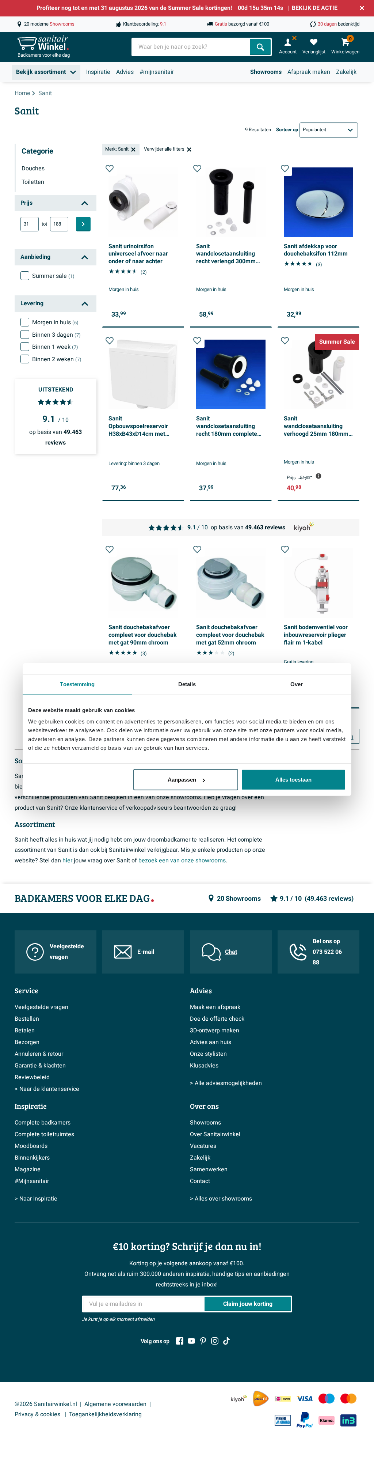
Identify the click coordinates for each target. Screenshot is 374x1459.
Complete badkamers (42, 1122)
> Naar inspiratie (36, 1198)
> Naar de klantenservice (47, 1089)
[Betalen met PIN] (283, 1420)
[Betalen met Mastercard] (348, 1398)
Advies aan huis (210, 1042)
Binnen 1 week (55, 347)
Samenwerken (209, 1169)
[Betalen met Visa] (305, 1398)
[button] (109, 168)
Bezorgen (27, 1042)
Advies (125, 72)
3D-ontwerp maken (214, 1030)
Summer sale (53, 276)
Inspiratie (98, 72)
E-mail (145, 952)
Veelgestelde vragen (67, 951)
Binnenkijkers (32, 1157)
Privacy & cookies (38, 1414)
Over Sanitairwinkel (215, 1134)
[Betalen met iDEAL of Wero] (283, 1398)
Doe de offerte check (217, 1018)
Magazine (28, 1169)
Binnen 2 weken (56, 359)
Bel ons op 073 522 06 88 (327, 952)
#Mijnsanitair (32, 1181)
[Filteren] (83, 224)
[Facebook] (179, 1341)
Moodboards (31, 1146)
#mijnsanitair (157, 72)
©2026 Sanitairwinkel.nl (46, 1404)
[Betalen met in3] (348, 1420)
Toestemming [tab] (77, 684)
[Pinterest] (203, 1341)
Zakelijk (346, 72)
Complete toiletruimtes (44, 1134)
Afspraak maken (308, 72)
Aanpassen (182, 779)
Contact (200, 1181)
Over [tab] (296, 684)
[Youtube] (191, 1341)
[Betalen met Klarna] (326, 1420)
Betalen (25, 1030)
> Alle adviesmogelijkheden (226, 1083)
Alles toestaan (293, 779)
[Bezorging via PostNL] (261, 1399)
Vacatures (203, 1146)
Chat (231, 952)
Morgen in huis (55, 322)
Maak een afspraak (215, 1007)
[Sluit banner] (362, 8)
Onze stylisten (208, 1054)
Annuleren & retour (39, 1054)
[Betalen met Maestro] (326, 1398)
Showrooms (266, 72)
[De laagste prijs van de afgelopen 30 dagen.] (318, 476)
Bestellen (27, 1018)
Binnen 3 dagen (56, 334)
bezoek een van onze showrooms (182, 860)
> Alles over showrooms (221, 1198)
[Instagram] (214, 1341)
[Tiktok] (226, 1341)
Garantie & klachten (40, 1065)
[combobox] (192, 47)
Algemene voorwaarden (115, 1404)
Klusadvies (204, 1065)
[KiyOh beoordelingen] (239, 1398)
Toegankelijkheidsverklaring (105, 1414)
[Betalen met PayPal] (305, 1420)
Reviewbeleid (32, 1077)
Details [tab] (187, 684)
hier (67, 860)
